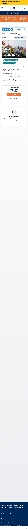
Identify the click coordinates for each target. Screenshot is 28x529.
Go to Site (4, 3)
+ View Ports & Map (9, 83)
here (21, 507)
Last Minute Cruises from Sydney (11, 526)
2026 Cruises (5, 522)
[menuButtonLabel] (2, 8)
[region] (14, 527)
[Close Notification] (26, 3)
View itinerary (14, 98)
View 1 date (14, 94)
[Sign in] (25, 8)
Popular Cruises (6, 519)
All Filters (7, 29)
